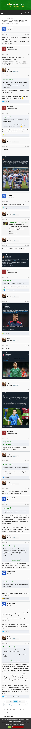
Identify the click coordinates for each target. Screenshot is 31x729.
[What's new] (25, 13)
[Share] (26, 34)
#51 (28, 345)
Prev (10, 701)
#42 (28, 54)
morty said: (6, 117)
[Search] (29, 13)
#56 (28, 504)
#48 (28, 245)
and (11, 290)
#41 (28, 34)
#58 (28, 578)
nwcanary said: (7, 79)
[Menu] (2, 12)
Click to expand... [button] (15, 560)
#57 (28, 542)
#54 (28, 460)
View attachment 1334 (8, 444)
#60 (28, 643)
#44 (28, 113)
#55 (28, 488)
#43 (28, 76)
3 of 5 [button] (15, 701)
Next (20, 701)
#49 (28, 277)
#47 (28, 219)
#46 (28, 201)
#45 (28, 146)
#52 (28, 390)
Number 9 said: (7, 464)
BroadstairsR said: (8, 546)
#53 (28, 438)
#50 (28, 301)
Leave (22, 727)
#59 (28, 610)
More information (16, 727)
